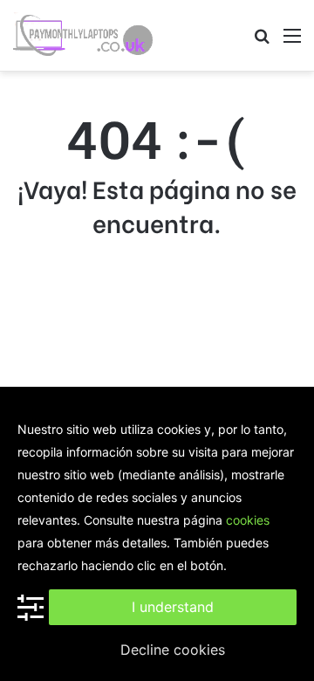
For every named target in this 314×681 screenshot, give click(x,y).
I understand (173, 607)
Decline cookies (172, 649)
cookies (248, 519)
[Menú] (292, 41)
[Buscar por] (261, 41)
